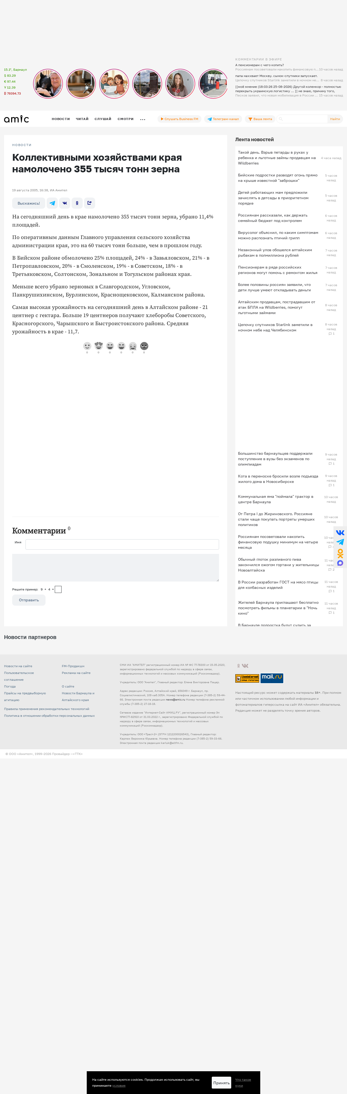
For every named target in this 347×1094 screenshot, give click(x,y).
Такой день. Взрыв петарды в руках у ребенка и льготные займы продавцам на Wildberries (277, 157)
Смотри (126, 119)
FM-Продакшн (73, 666)
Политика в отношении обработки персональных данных (49, 716)
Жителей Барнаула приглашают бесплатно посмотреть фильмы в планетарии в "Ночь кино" (278, 607)
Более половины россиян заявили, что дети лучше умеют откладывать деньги (274, 287)
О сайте (68, 686)
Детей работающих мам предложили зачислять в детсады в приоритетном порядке (273, 197)
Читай (82, 119)
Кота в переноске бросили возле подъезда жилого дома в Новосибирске (278, 479)
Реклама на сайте (76, 673)
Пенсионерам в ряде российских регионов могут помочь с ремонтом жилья (277, 270)
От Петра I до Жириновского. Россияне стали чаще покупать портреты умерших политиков (276, 519)
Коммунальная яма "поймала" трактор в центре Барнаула (275, 499)
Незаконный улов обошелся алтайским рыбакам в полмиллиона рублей (275, 252)
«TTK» (78, 754)
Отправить (29, 600)
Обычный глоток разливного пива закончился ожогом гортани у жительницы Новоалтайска (278, 564)
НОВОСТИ (22, 145)
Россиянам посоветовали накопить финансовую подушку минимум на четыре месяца (278, 542)
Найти (335, 119)
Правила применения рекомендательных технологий (46, 709)
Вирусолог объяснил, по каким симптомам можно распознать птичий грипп (278, 235)
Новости (61, 119)
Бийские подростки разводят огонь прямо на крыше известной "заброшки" (277, 178)
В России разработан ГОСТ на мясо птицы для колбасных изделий (278, 585)
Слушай (103, 119)
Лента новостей (254, 139)
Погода (10, 686)
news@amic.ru (175, 699)
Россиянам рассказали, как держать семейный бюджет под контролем (272, 218)
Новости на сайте (18, 666)
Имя (18, 542)
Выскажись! (29, 203)
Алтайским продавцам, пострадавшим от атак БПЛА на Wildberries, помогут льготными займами (276, 307)
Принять (221, 1082)
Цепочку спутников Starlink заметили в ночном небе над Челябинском (275, 327)
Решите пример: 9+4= (33, 589)
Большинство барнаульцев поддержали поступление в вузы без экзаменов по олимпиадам (275, 458)
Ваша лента (262, 119)
